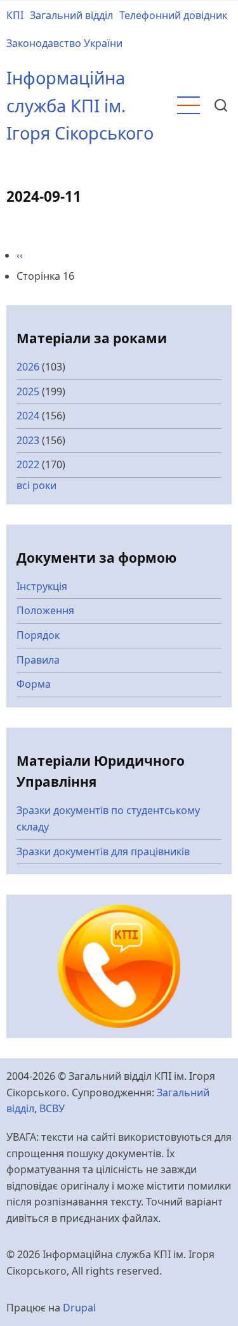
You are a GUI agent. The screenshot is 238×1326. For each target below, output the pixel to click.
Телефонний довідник (173, 15)
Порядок (38, 635)
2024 (28, 416)
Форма (34, 684)
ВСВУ (52, 1108)
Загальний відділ (71, 15)
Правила (38, 660)
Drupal (79, 1308)
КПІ (14, 15)
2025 (28, 391)
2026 (28, 367)
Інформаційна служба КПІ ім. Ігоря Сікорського (80, 105)
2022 (28, 464)
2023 (28, 440)
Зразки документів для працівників (103, 851)
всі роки (36, 485)
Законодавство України (64, 43)
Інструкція (42, 586)
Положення (45, 610)
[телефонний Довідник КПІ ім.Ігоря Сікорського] (119, 965)
